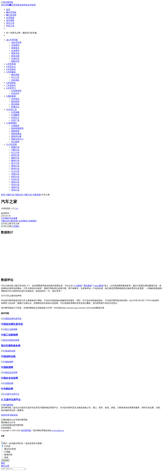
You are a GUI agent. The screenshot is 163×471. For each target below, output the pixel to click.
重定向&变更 (10, 449)
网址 (3, 466)
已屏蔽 (7, 452)
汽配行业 (10, 195)
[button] (3, 463)
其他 (6, 457)
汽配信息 (19, 195)
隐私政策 (14, 415)
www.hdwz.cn (58, 430)
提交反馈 (5, 460)
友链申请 (5, 415)
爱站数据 (88, 286)
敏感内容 (8, 455)
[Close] (2, 441)
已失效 (7, 446)
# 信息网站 (22, 221)
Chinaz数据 (98, 286)
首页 (3, 195)
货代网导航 (26, 430)
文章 (7, 466)
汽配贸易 (37, 195)
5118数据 (78, 286)
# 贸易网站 (32, 221)
